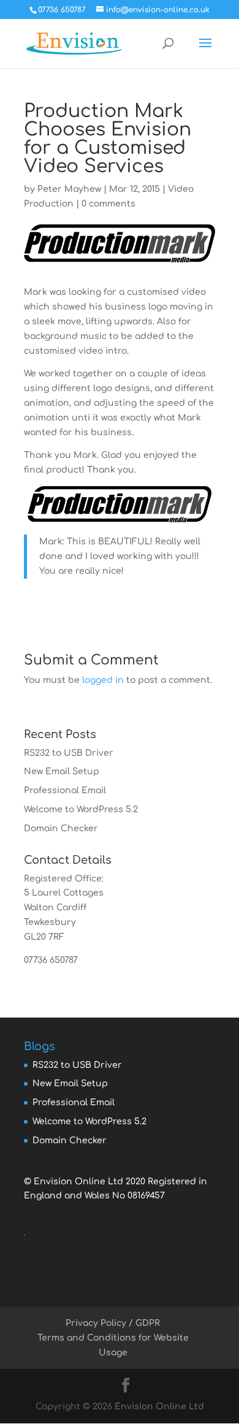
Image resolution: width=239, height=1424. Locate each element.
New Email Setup (61, 771)
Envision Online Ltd (159, 1406)
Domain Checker (61, 828)
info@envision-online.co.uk (84, 974)
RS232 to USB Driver (68, 753)
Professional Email (65, 790)
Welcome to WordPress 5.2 (81, 809)
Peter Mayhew (69, 189)
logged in (103, 680)
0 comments (108, 203)
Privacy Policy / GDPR (113, 1323)
